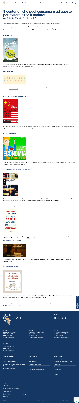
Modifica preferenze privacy (47, 400)
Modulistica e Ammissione (35, 364)
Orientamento (35, 2)
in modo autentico (40, 198)
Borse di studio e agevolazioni (36, 369)
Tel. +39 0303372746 (34, 335)
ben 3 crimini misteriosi (44, 64)
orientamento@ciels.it (8, 337)
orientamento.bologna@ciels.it (61, 337)
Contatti (68, 2)
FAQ (55, 372)
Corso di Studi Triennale (9, 359)
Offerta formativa (26, 2)
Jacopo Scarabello (54, 162)
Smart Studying (32, 361)
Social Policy (38, 400)
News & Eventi (61, 2)
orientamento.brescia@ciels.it (36, 337)
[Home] (5, 2)
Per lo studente (43, 2)
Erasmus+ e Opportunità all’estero (62, 359)
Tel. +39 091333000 (8, 348)
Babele (28, 237)
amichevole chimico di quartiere (51, 295)
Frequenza (31, 359)
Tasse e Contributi (33, 366)
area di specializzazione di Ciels (28, 29)
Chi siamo (17, 2)
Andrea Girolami (13, 89)
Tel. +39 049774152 (8, 335)
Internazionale (52, 2)
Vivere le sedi (57, 369)
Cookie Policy (31, 400)
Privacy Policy (24, 400)
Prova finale (57, 364)
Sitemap (56, 374)
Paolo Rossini (34, 259)
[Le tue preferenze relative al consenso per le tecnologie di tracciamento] (76, 401)
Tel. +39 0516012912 (59, 335)
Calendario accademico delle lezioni (63, 361)
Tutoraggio (56, 366)
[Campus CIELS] (14, 319)
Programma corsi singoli (9, 368)
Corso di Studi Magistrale (9, 361)
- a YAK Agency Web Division (69, 400)
